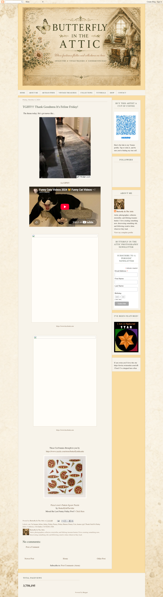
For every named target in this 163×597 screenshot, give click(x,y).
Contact (122, 93)
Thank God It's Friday (92, 524)
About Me (33, 93)
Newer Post (29, 558)
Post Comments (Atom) (70, 565)
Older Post (101, 558)
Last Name (119, 286)
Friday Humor (63, 524)
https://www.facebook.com (65, 326)
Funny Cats (72, 524)
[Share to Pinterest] (72, 521)
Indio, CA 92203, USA (46, 526)
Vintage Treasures (68, 93)
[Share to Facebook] (70, 521)
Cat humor (34, 524)
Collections (86, 93)
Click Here (80, 511)
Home (22, 93)
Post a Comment (32, 547)
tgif (83, 524)
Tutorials (101, 93)
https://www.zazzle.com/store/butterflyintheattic (65, 451)
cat (29, 524)
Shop (112, 93)
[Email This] (62, 521)
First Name (119, 279)
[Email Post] (58, 520)
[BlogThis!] (65, 521)
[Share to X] (67, 521)
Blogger (85, 592)
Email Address (121, 271)
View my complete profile (123, 232)
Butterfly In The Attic (125, 211)
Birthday (118, 293)
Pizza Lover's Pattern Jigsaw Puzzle (65, 505)
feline (41, 524)
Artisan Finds (48, 93)
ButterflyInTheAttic (66, 508)
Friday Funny (52, 524)
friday (45, 524)
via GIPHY (65, 182)
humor (79, 524)
